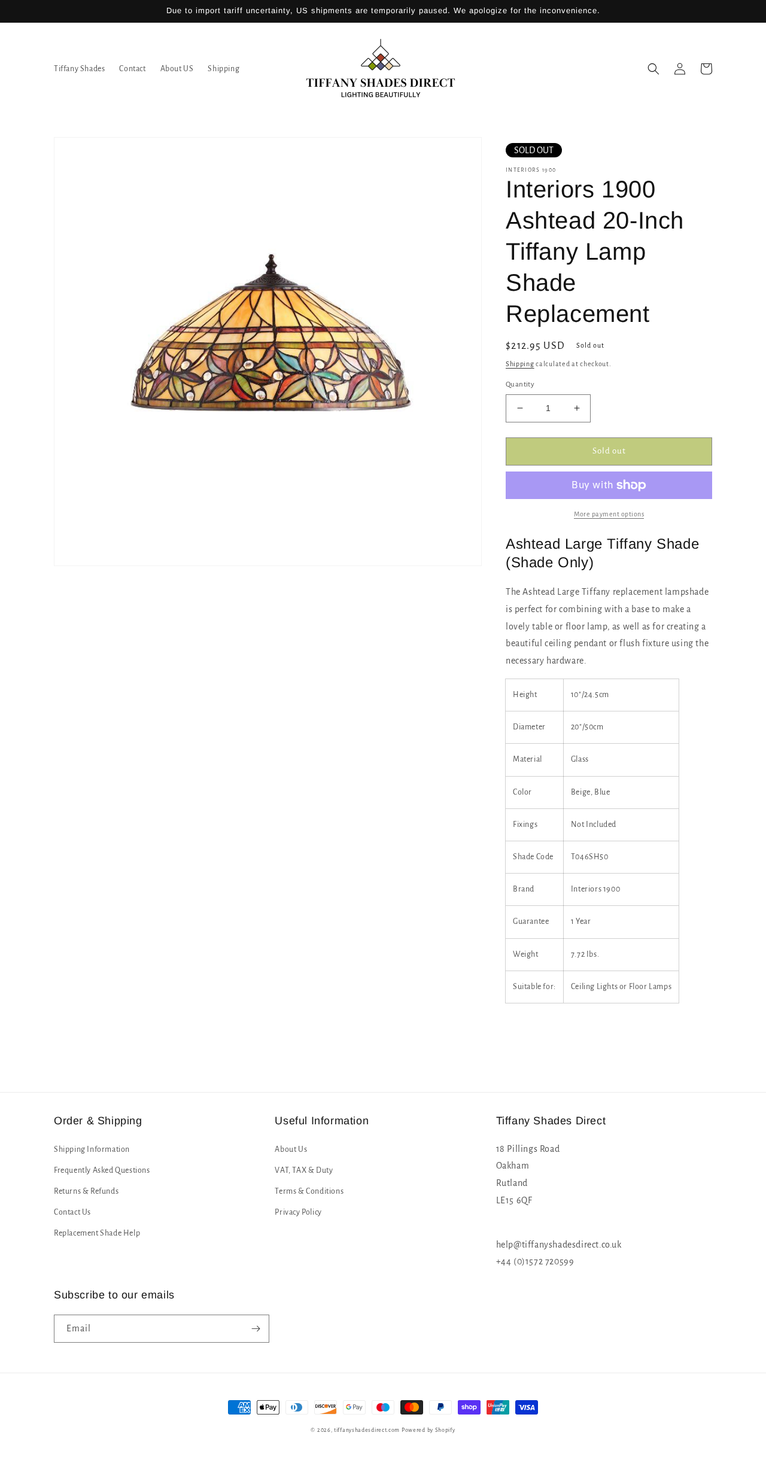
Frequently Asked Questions (102, 1170)
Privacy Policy (298, 1212)
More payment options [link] (609, 514)
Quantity (520, 384)
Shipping (520, 363)
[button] (653, 69)
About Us (291, 1149)
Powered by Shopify (428, 1430)
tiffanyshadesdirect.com (367, 1430)
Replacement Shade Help (97, 1233)
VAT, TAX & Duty (304, 1170)
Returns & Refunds (86, 1191)
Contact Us (72, 1212)
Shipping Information (92, 1149)
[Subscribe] (255, 1329)
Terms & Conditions (309, 1191)
